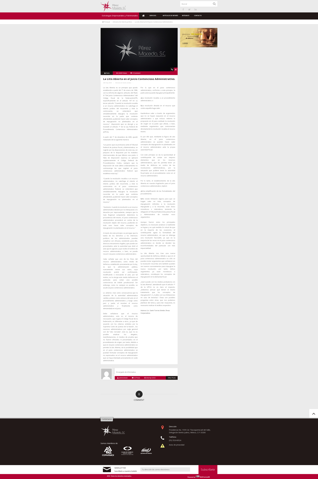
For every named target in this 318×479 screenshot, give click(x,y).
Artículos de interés (170, 15)
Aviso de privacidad (176, 445)
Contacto (198, 15)
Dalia (108, 73)
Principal (107, 22)
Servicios (153, 15)
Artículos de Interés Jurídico (122, 22)
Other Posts (172, 378)
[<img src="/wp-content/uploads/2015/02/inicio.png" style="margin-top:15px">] (143, 16)
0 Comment (136, 73)
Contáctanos (107, 419)
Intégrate (185, 15)
